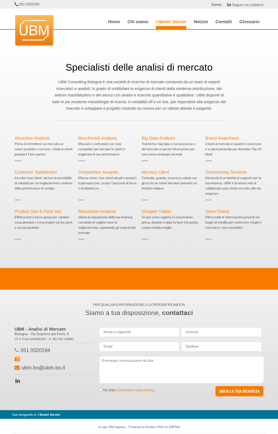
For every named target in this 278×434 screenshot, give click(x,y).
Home (114, 21)
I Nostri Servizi (171, 21)
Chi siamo (137, 21)
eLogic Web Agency (112, 426)
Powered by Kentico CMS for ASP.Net (154, 426)
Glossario (249, 21)
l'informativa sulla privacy (135, 390)
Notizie (201, 21)
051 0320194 (29, 4)
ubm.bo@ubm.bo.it (43, 367)
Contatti (223, 21)
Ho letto (129, 390)
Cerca (216, 5)
